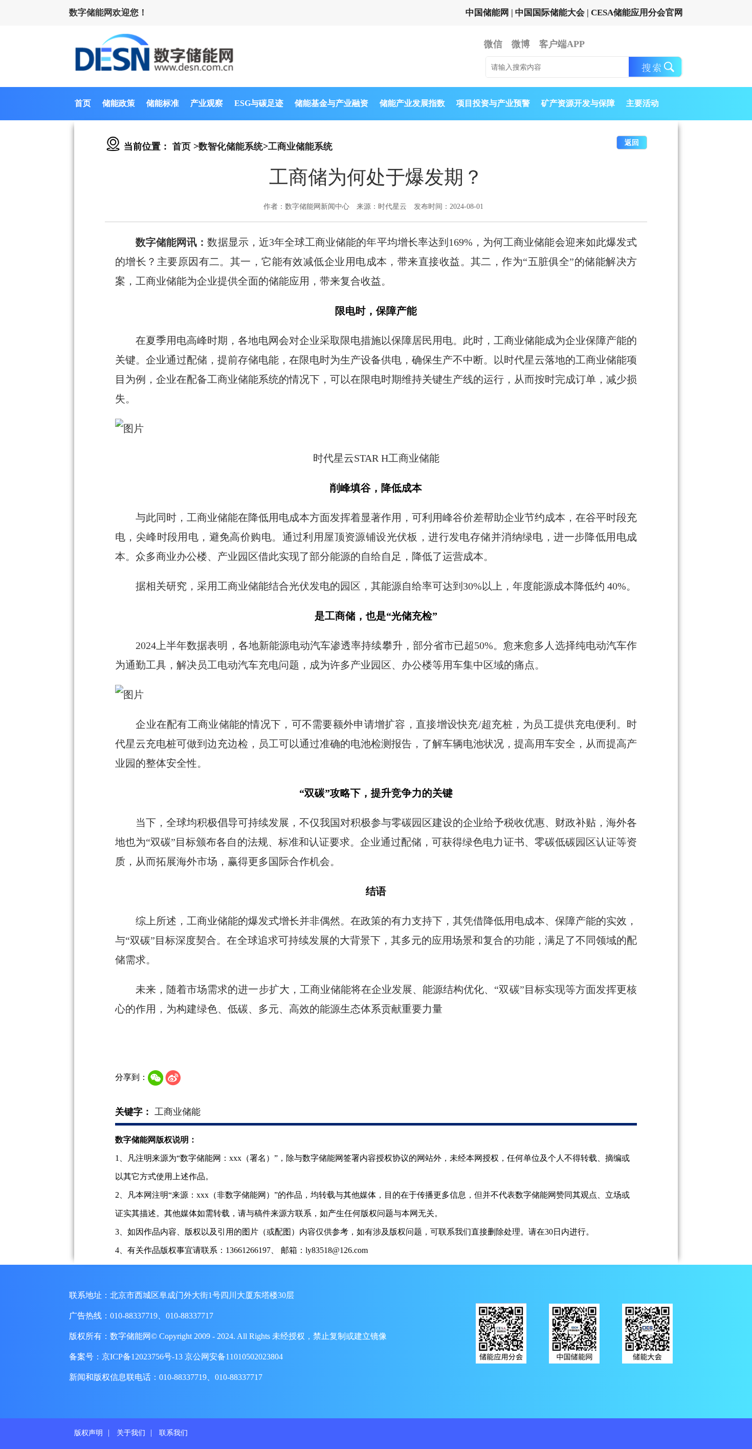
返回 (632, 142)
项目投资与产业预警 (493, 103)
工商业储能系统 (300, 146)
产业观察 (206, 103)
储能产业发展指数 (412, 103)
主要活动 (642, 103)
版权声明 (88, 1433)
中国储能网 (487, 12)
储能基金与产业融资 (331, 103)
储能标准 (162, 103)
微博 (521, 44)
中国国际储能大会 (550, 12)
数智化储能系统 (230, 146)
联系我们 (173, 1433)
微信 (493, 44)
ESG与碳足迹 (258, 103)
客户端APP (562, 44)
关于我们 (131, 1433)
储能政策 (118, 103)
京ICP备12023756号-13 (143, 1356)
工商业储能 (177, 1112)
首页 (83, 103)
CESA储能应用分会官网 (637, 12)
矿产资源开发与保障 (578, 103)
